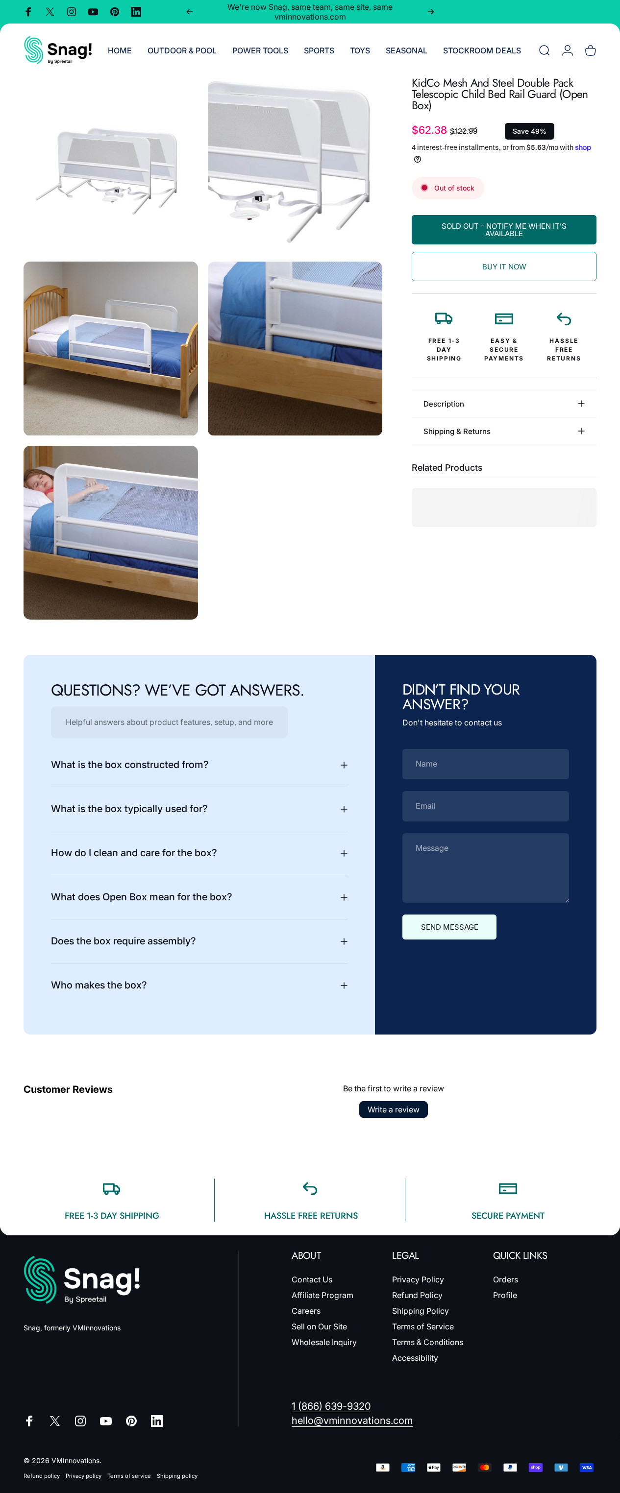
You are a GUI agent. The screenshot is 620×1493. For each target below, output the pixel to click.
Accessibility (415, 1358)
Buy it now (504, 266)
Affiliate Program (322, 1295)
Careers (306, 1311)
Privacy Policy (418, 1279)
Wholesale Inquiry (324, 1342)
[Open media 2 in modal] (295, 164)
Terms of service (129, 1475)
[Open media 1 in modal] (111, 164)
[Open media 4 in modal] (295, 349)
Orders (505, 1279)
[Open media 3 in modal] (111, 349)
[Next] (431, 12)
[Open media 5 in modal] (111, 533)
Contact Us (312, 1279)
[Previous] (189, 12)
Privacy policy (83, 1475)
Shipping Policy (420, 1311)
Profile (505, 1295)
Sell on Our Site (319, 1326)
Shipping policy (177, 1475)
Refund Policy (417, 1295)
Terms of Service (423, 1326)
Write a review (394, 1109)
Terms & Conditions (427, 1342)
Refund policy (42, 1475)
